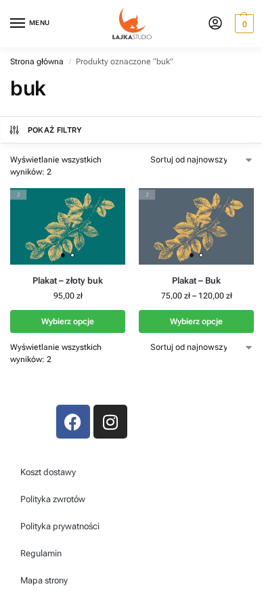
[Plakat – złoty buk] (67, 226)
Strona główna (37, 61)
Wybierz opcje (67, 321)
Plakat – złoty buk (67, 280)
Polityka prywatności (60, 526)
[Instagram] (110, 422)
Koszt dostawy (48, 472)
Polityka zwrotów (52, 499)
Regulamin (41, 553)
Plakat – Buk (196, 280)
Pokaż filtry (55, 130)
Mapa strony (44, 580)
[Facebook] (73, 422)
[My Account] (215, 24)
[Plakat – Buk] (196, 226)
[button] (243, 23)
